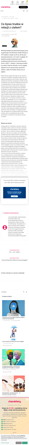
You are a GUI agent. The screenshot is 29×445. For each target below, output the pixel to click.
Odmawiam (18, 442)
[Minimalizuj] (27, 399)
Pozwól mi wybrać (5, 442)
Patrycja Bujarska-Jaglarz (10, 395)
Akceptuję (25, 442)
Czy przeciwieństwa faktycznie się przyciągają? (13, 341)
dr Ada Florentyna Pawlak (10, 369)
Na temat (12, 16)
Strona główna (4, 16)
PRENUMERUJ (23, 7)
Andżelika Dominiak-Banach (9, 31)
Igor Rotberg (7, 320)
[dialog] (14, 439)
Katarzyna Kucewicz (9, 343)
